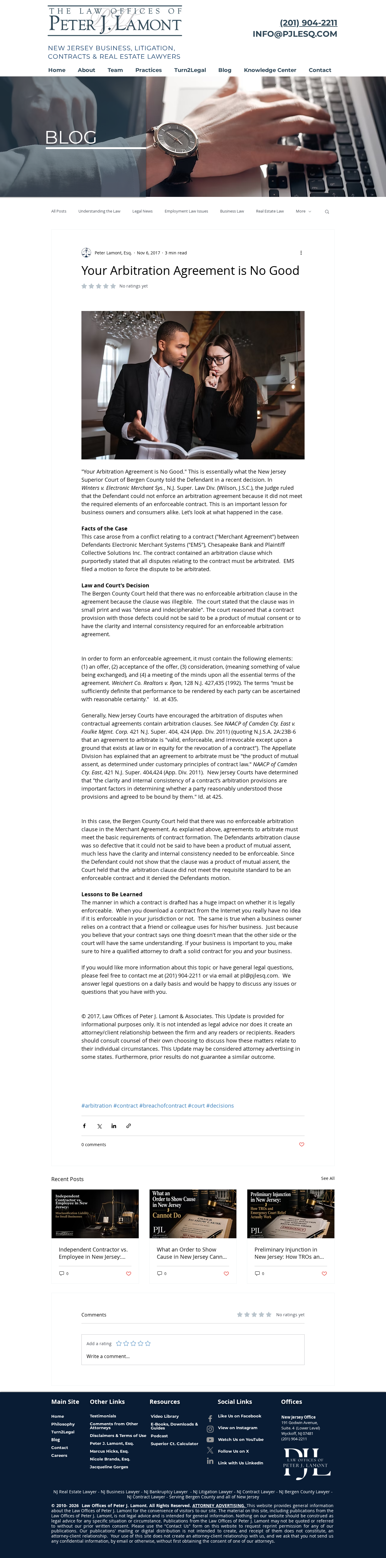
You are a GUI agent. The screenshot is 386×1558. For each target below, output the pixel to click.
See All (328, 1178)
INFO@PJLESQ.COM (295, 34)
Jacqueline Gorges (109, 1466)
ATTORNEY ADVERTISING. (219, 1505)
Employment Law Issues (186, 211)
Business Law (232, 211)
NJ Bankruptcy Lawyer (166, 1491)
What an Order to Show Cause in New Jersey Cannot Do (192, 1253)
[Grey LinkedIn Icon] (210, 1460)
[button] (90, 70)
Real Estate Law (270, 211)
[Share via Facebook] (84, 1126)
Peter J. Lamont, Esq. (112, 1443)
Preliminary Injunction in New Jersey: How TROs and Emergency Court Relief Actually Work (289, 1253)
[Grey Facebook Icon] (210, 1418)
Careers (59, 1455)
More (300, 211)
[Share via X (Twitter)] (99, 1126)
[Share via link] (128, 1126)
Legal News (142, 211)
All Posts (58, 211)
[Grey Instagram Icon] (210, 1429)
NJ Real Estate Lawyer (75, 1491)
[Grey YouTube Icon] (210, 1439)
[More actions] (301, 252)
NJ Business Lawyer (120, 1491)
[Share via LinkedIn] (114, 1126)
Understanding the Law (99, 211)
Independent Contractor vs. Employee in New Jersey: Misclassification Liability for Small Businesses (95, 1253)
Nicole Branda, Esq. (110, 1459)
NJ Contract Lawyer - (258, 1491)
